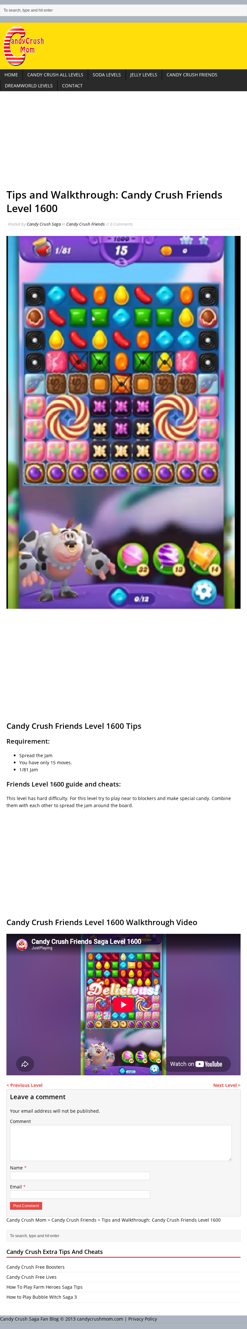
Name (17, 1168)
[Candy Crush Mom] (123, 46)
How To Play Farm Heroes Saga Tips (44, 1287)
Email (16, 1187)
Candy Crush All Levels (55, 75)
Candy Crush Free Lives (31, 1277)
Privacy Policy (142, 1319)
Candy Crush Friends (192, 75)
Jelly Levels (143, 75)
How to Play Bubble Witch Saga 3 (41, 1297)
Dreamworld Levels (29, 86)
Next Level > (227, 1085)
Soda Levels (107, 75)
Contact (72, 86)
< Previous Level (24, 1085)
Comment (20, 1121)
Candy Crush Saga (44, 224)
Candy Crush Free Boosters (35, 1267)
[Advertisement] (123, 143)
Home (11, 75)
